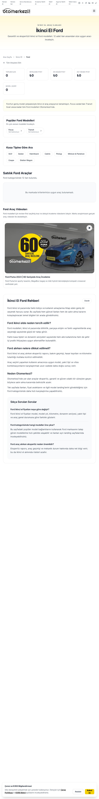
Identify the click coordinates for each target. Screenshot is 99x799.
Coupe (11, 160)
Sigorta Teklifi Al (60, 3)
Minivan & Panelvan (76, 154)
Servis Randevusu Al (26, 3)
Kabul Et (89, 791)
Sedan (21, 154)
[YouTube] (93, 3)
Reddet (78, 791)
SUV (10, 154)
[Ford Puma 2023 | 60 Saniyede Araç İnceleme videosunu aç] (49, 248)
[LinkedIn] (89, 3)
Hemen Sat (12, 3)
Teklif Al (50, 3)
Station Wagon (26, 160)
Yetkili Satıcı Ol (73, 3)
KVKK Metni (20, 793)
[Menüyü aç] (94, 11)
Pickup (59, 154)
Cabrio (47, 154)
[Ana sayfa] (16, 10)
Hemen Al (4, 3)
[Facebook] (86, 3)
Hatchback (34, 154)
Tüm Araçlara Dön (13, 63)
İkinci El (19, 57)
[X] (83, 3)
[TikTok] (96, 3)
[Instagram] (79, 3)
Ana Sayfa (7, 57)
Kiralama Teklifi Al (40, 3)
